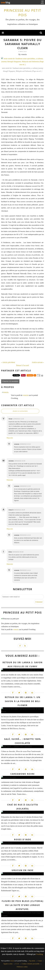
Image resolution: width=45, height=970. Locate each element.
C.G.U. (17, 964)
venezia (25, 395)
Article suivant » (38, 362)
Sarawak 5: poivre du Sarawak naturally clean (22, 44)
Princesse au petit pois (22, 12)
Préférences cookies (22, 967)
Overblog (39, 954)
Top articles (32, 961)
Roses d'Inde (22, 839)
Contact (40, 961)
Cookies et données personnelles (31, 964)
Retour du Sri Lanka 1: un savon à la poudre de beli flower (22, 701)
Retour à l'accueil (22, 365)
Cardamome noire (22, 773)
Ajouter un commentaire (20, 411)
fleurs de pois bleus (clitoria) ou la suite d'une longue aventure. (22, 905)
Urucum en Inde (22, 870)
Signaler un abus (8, 964)
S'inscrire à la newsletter (10, 381)
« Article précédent (8, 362)
